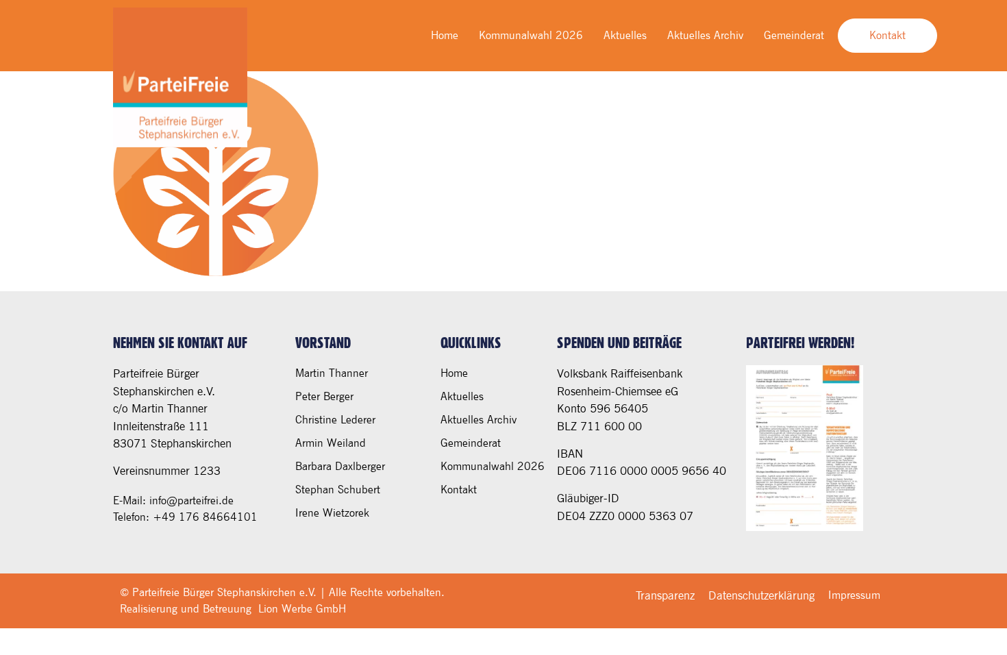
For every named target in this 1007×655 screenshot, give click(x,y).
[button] (30, 625)
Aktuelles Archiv (705, 35)
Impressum (854, 595)
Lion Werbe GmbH (302, 608)
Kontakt (458, 489)
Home (444, 35)
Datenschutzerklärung (761, 595)
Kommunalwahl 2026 (531, 35)
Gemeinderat (794, 35)
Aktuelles (625, 35)
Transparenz (665, 595)
